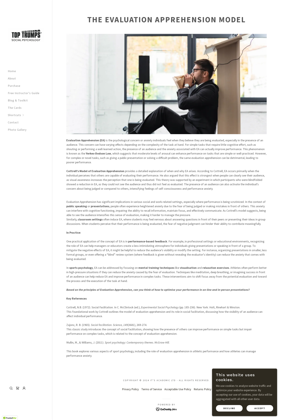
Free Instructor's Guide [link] (23, 93)
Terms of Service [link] (151, 389)
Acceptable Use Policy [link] (177, 389)
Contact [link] (13, 122)
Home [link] (12, 71)
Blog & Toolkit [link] (18, 100)
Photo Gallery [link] (17, 130)
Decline (229, 408)
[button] (30, 115)
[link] (26, 35)
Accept (259, 408)
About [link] (12, 78)
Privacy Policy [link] (130, 389)
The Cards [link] (15, 108)
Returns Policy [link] (202, 389)
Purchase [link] (14, 86)
